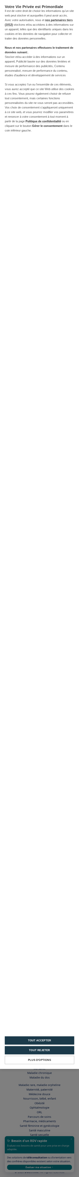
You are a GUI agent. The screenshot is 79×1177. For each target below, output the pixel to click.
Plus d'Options (39, 1060)
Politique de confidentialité (43, 121)
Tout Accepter (39, 1040)
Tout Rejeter (39, 1050)
